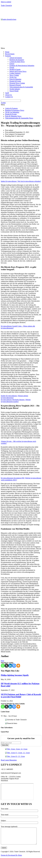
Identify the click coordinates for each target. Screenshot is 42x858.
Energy (11, 63)
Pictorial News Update (17, 83)
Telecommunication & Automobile (21, 87)
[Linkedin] (10, 666)
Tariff (7, 93)
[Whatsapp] (3, 666)
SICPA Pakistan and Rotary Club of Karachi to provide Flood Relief (21, 695)
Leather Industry (15, 73)
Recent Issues (9, 54)
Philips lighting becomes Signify (15, 675)
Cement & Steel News (17, 62)
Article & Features (15, 58)
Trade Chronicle (6, 5)
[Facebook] (14, 666)
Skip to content (6, 2)
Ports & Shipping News (13, 116)
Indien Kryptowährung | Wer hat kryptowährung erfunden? (21, 181)
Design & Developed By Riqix (11, 855)
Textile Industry (14, 89)
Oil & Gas (12, 77)
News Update (14, 75)
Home (7, 52)
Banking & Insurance (16, 60)
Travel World (13, 91)
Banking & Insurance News (14, 110)
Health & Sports (14, 69)
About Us (8, 95)
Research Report (15, 85)
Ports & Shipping (15, 79)
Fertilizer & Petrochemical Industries (21, 65)
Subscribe (5, 745)
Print (2, 661)
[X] (6, 666)
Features (8, 56)
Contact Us (9, 97)
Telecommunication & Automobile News (19, 118)
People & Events (15, 81)
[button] (21, 48)
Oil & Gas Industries (12, 112)
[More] (18, 666)
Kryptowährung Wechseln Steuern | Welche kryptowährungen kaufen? (16, 400)
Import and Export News (17, 71)
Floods (11, 67)
